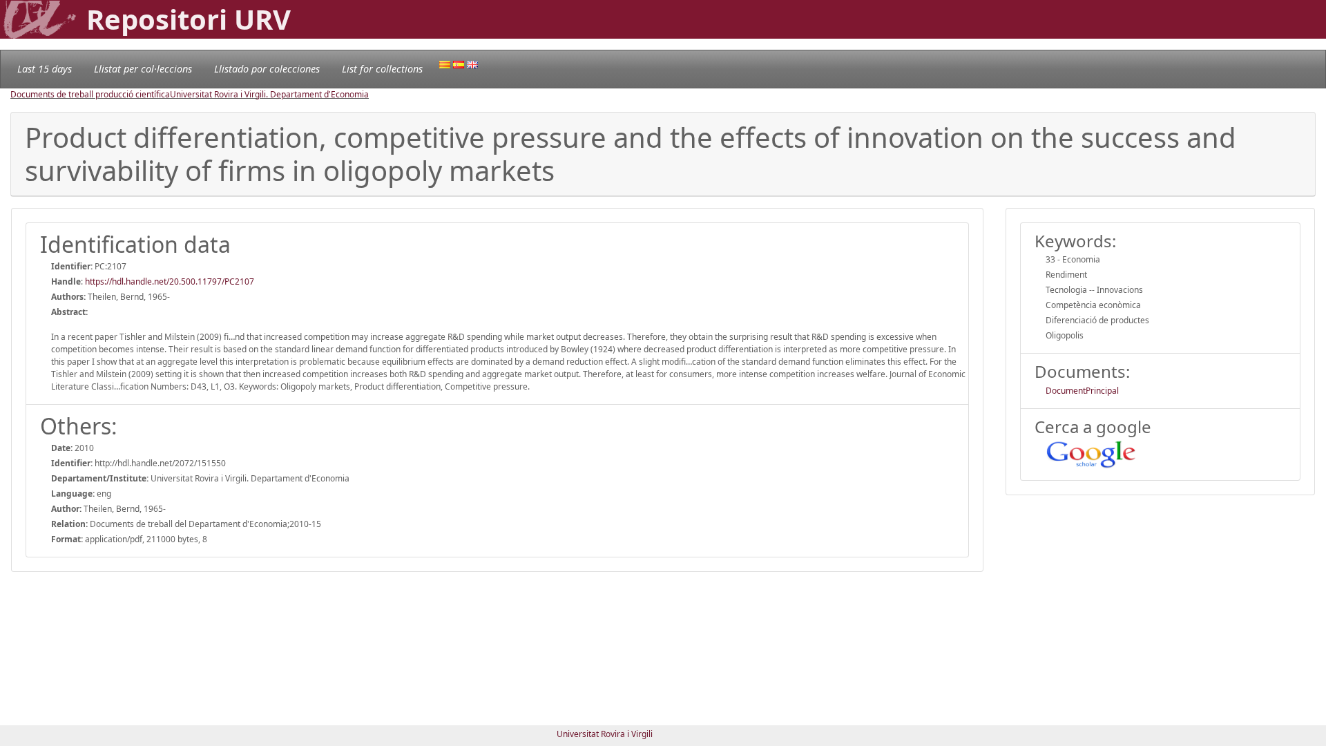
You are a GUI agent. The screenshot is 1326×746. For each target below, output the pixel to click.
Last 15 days (44, 68)
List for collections (382, 68)
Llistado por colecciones (267, 68)
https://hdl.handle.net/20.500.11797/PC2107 (169, 281)
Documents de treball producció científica (90, 94)
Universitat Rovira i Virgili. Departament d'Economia (269, 94)
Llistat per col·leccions (143, 68)
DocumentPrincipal (1082, 390)
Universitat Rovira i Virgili (605, 734)
